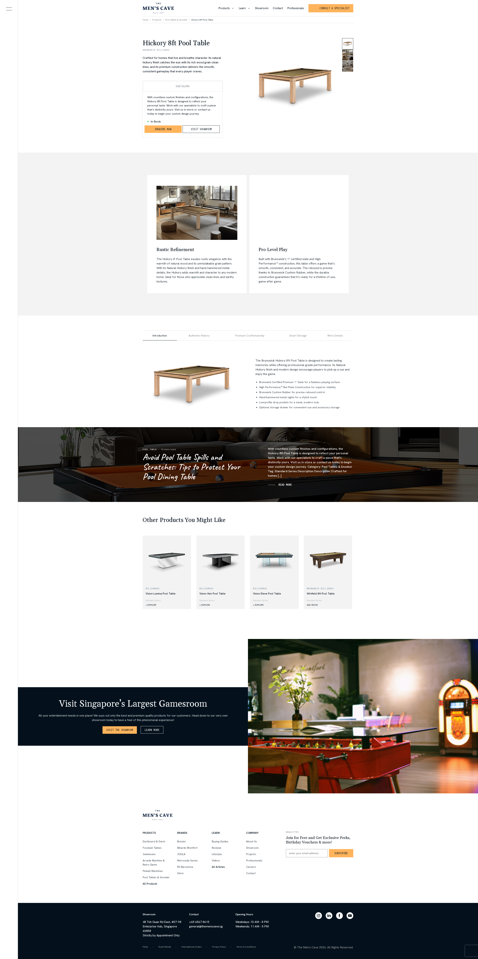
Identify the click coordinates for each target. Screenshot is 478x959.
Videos (216, 860)
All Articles (218, 867)
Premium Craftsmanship (249, 335)
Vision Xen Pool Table (212, 593)
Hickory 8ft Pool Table (202, 19)
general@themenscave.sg (206, 926)
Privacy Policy (219, 946)
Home (145, 19)
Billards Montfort (187, 847)
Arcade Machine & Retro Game (154, 862)
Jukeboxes (149, 854)
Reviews (216, 847)
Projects (251, 854)
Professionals (295, 8)
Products (224, 8)
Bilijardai (153, 588)
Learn (242, 8)
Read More (285, 484)
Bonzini (181, 841)
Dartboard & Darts (154, 841)
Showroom (261, 8)
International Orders (191, 946)
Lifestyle (147, 504)
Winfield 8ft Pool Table (321, 593)
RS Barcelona (185, 867)
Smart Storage (298, 335)
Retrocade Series (187, 860)
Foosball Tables (152, 847)
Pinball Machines (153, 871)
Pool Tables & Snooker (176, 19)
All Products (150, 883)
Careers (251, 867)
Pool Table (150, 449)
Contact (278, 8)
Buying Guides (220, 841)
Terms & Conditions (246, 946)
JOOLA (181, 854)
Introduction (160, 335)
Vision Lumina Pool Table (161, 593)
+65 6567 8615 (199, 922)
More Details (335, 335)
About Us (251, 841)
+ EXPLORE (151, 605)
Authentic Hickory (199, 335)
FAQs (145, 946)
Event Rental (165, 946)
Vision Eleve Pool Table (267, 593)
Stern (180, 873)
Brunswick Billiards (320, 588)
